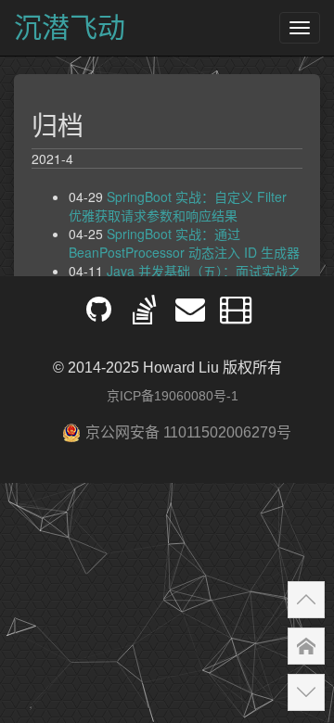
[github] (99, 315)
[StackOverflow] (144, 315)
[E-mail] (190, 315)
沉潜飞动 (69, 27)
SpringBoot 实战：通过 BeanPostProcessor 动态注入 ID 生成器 (184, 242)
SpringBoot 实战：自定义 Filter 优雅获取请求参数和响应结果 (178, 205)
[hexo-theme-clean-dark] (235, 315)
